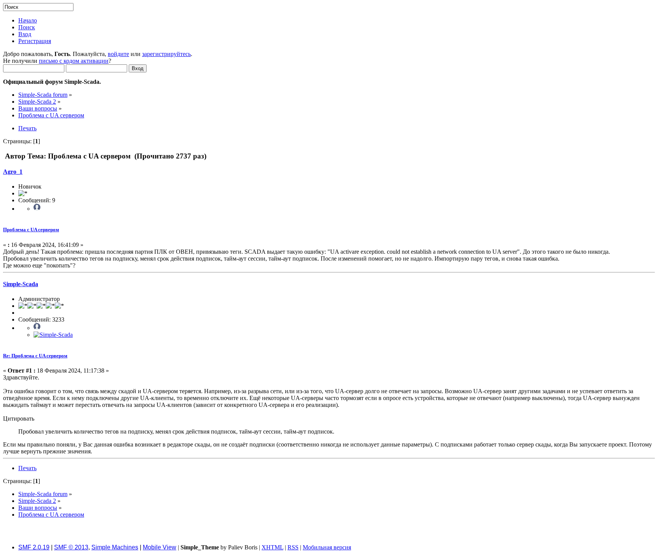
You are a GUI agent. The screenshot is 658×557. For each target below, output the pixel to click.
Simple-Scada (20, 284)
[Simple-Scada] (53, 334)
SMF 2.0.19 (34, 547)
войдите (118, 54)
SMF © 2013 (71, 547)
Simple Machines (114, 547)
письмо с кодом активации (74, 61)
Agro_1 (12, 171)
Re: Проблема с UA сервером (35, 356)
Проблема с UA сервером (31, 229)
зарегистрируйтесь (166, 54)
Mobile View (159, 547)
